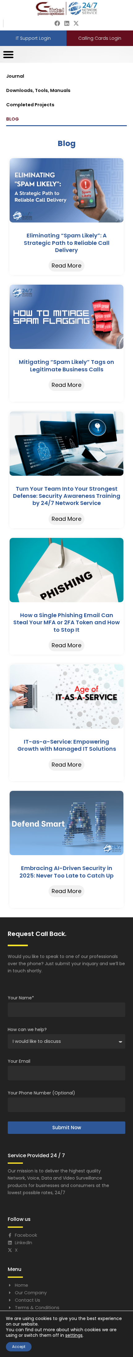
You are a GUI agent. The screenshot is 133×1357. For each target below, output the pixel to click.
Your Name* (21, 998)
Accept (18, 1346)
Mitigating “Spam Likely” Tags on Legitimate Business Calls (66, 365)
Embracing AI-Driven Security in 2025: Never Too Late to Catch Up (66, 871)
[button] (8, 54)
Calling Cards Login (99, 38)
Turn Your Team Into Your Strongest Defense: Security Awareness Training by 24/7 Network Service (66, 496)
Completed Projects (30, 105)
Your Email (19, 1061)
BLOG (12, 119)
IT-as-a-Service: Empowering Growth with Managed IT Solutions (66, 745)
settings (74, 1335)
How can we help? (27, 1029)
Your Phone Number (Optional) (41, 1093)
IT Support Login (33, 38)
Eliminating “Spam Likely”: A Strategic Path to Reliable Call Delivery (66, 243)
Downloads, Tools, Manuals (38, 90)
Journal (15, 76)
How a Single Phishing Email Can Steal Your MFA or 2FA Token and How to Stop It (66, 622)
